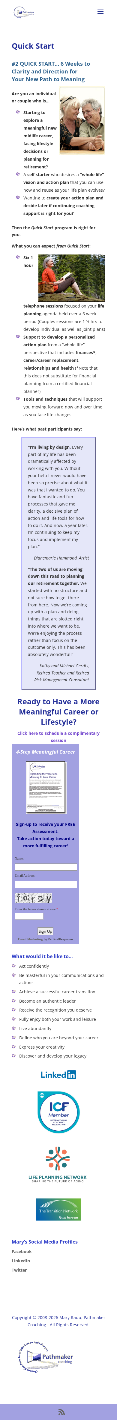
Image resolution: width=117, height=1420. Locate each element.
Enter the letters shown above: (35, 909)
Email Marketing (30, 939)
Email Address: (25, 875)
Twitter (19, 1270)
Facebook (22, 1251)
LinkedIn (21, 1261)
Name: (19, 858)
